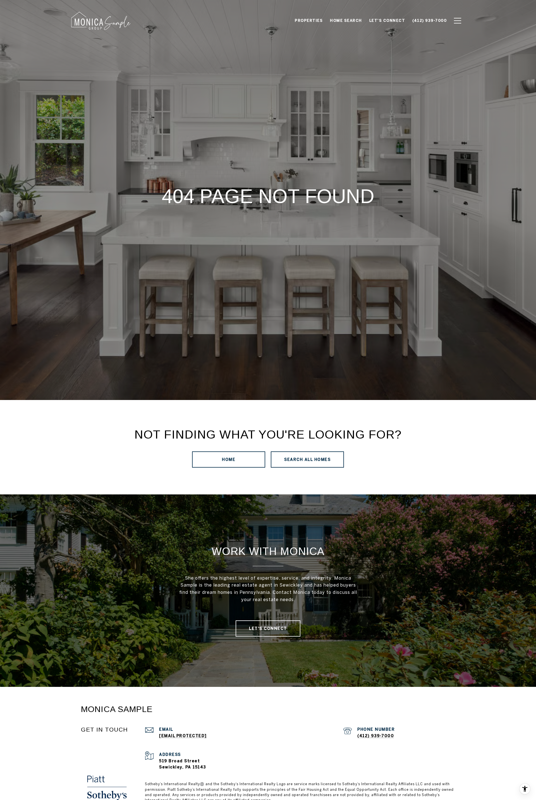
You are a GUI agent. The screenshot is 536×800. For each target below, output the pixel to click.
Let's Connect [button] (268, 628)
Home (228, 459)
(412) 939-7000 (375, 736)
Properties (309, 20)
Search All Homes (307, 459)
